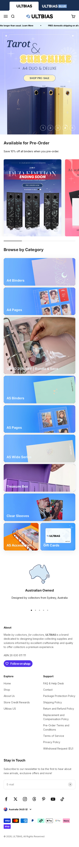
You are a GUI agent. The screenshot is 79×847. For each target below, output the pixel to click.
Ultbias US (10, 708)
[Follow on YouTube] (53, 799)
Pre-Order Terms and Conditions (56, 727)
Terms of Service (53, 735)
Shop (7, 689)
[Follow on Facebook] (6, 799)
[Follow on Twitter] (15, 799)
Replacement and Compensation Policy (56, 717)
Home (7, 683)
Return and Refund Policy (58, 708)
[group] (39, 81)
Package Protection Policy (59, 695)
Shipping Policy (52, 702)
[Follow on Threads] (34, 799)
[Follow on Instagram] (24, 799)
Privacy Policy (51, 742)
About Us (9, 695)
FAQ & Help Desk (53, 683)
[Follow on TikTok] (62, 799)
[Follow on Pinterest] (43, 799)
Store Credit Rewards (17, 702)
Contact (48, 689)
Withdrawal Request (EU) (58, 748)
